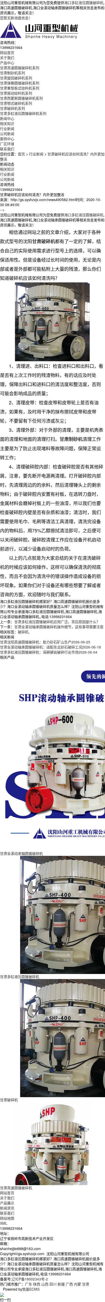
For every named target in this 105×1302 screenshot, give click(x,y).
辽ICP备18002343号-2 (30, 1278)
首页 (21, 153)
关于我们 (7, 1197)
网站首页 (7, 1192)
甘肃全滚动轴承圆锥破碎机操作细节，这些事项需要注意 (58, 626)
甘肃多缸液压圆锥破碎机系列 (23, 113)
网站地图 (7, 1218)
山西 (44, 1284)
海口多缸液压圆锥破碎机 (83, 2)
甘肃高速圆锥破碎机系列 (19, 67)
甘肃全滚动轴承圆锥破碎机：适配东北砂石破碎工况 (50, 646)
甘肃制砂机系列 (12, 72)
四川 (53, 1284)
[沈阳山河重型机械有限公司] (39, 29)
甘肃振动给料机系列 (16, 93)
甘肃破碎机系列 (12, 108)
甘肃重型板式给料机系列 (19, 88)
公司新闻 (7, 133)
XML (3, 1223)
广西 (69, 1284)
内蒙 (77, 1284)
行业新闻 (7, 128)
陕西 (36, 1284)
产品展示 (7, 1202)
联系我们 (7, 1213)
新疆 (61, 1284)
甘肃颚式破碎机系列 (16, 103)
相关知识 (7, 123)
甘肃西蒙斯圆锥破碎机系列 (21, 98)
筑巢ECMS (31, 1289)
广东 (28, 1284)
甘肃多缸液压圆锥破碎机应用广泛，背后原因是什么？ (57, 621)
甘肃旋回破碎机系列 (16, 77)
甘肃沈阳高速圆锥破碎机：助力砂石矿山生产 (45, 641)
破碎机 (23, 631)
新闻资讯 (7, 1207)
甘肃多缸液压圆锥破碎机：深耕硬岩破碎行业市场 (48, 652)
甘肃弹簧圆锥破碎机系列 (19, 82)
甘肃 (85, 1284)
